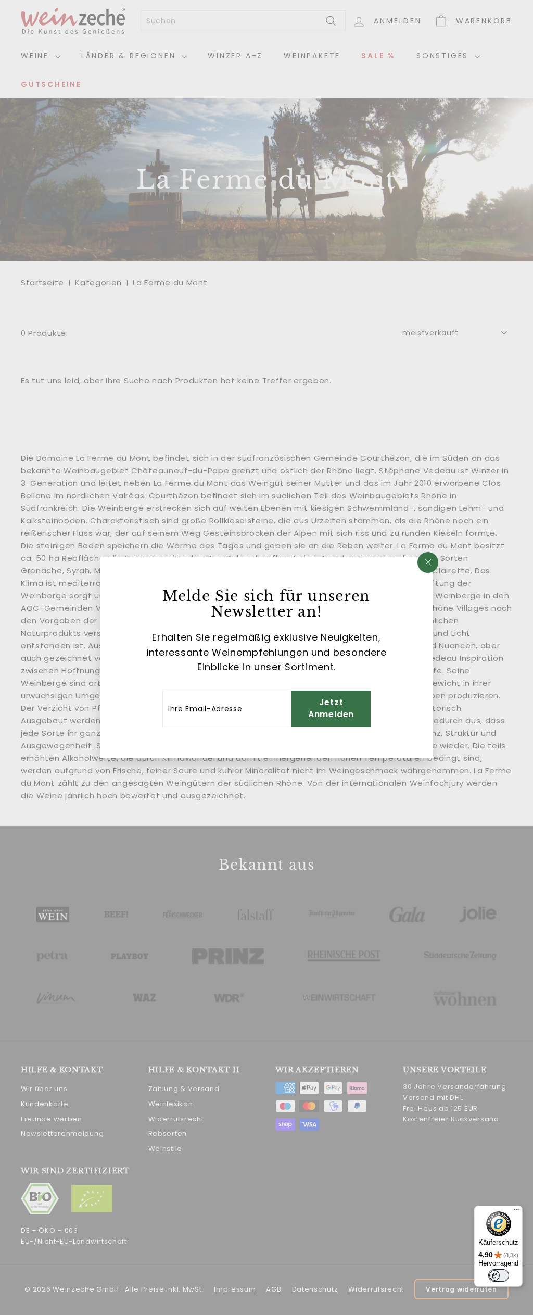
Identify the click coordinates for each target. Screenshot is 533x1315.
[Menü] (516, 1212)
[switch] (498, 1275)
